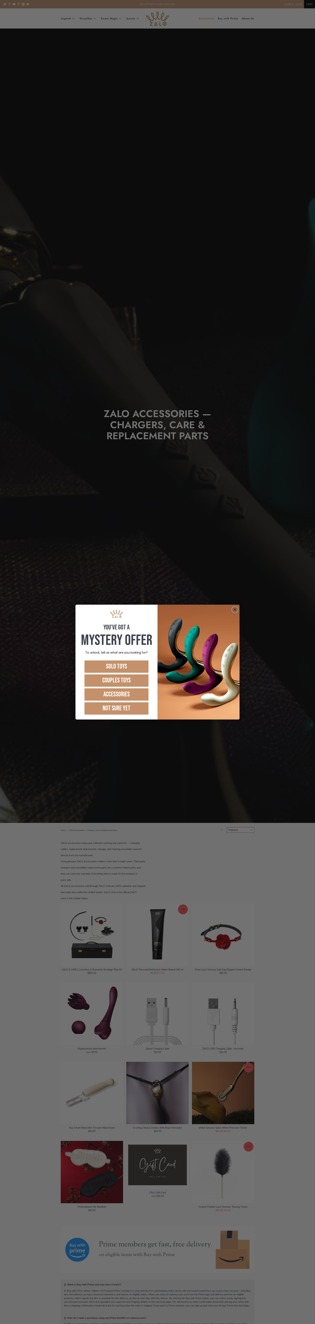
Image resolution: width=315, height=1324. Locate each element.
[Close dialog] (235, 610)
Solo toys (116, 666)
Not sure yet (116, 708)
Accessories (116, 694)
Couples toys (116, 680)
